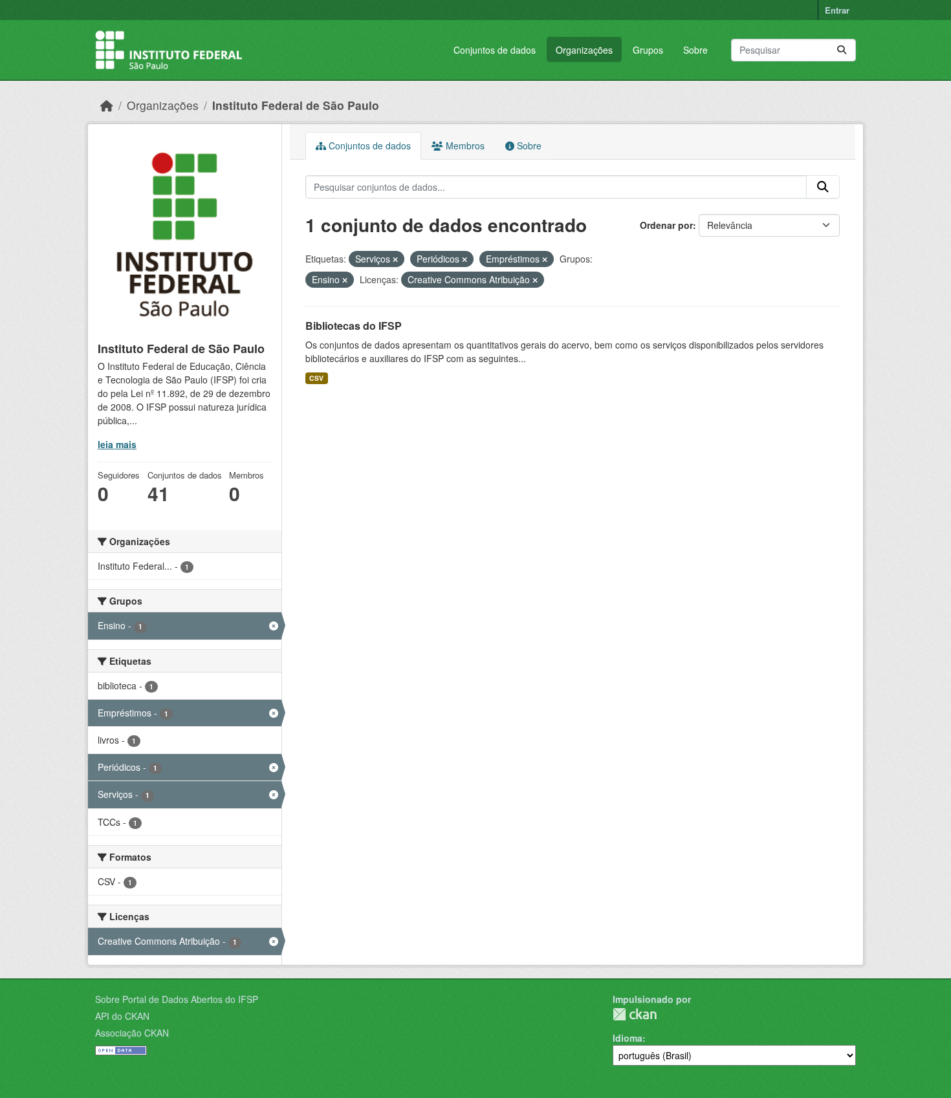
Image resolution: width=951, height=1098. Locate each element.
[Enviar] (842, 50)
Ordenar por (666, 225)
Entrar (837, 10)
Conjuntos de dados (495, 49)
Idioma (627, 1037)
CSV (316, 378)
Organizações (584, 49)
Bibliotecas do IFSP (353, 325)
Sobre (695, 49)
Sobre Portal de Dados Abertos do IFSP (176, 999)
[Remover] (395, 259)
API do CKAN (122, 1015)
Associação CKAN (132, 1032)
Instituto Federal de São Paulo (295, 105)
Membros (464, 145)
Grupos (648, 49)
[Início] (106, 105)
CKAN (635, 1014)
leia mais (117, 444)
